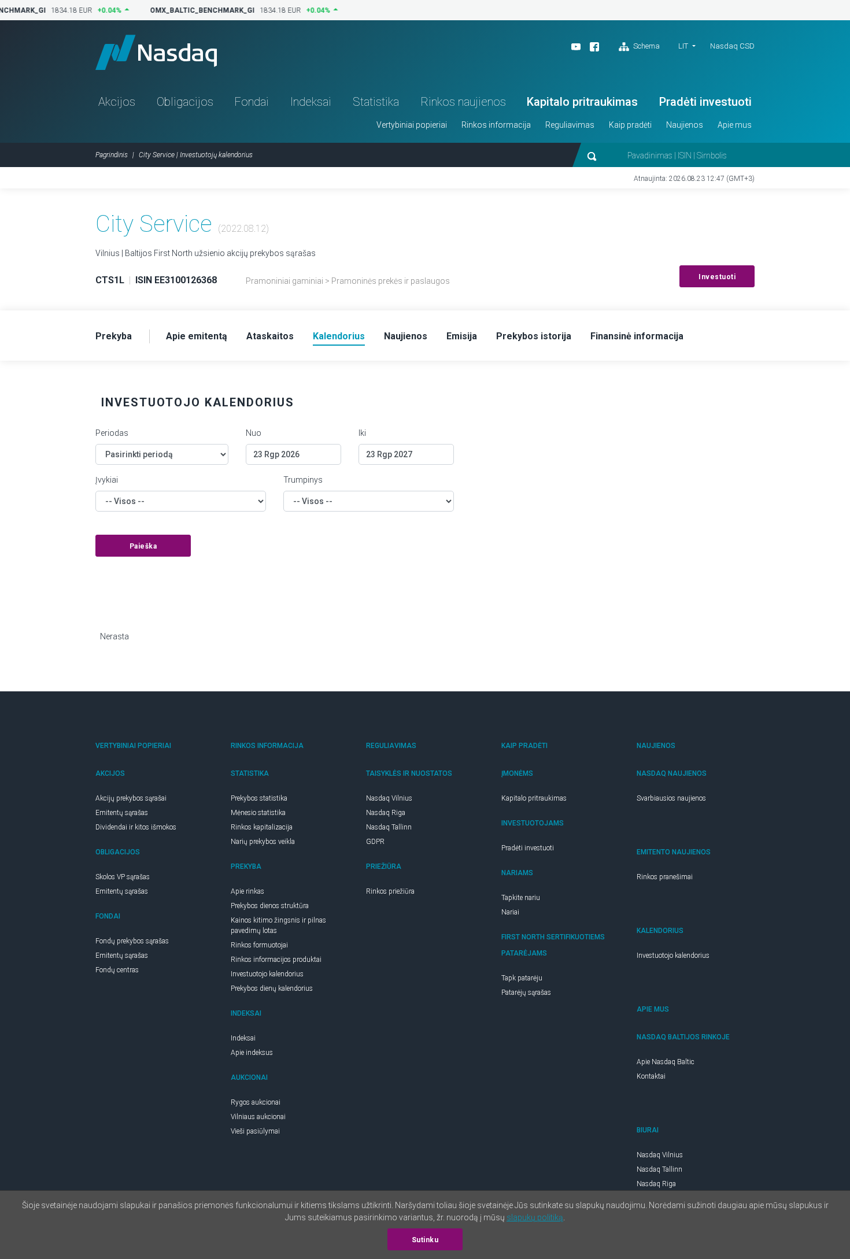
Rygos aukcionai (255, 1102)
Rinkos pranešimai (665, 877)
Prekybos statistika (259, 798)
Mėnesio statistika (258, 813)
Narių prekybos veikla (263, 842)
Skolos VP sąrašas (122, 877)
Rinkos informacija (496, 124)
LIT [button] (683, 46)
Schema (645, 46)
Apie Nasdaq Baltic (665, 1062)
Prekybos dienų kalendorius (272, 988)
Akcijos (116, 102)
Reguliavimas (569, 124)
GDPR (375, 842)
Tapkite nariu (520, 898)
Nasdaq (156, 52)
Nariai (510, 912)
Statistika (376, 102)
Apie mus (735, 124)
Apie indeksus (252, 1053)
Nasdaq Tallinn (389, 827)
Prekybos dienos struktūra (270, 906)
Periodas (111, 433)
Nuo (253, 433)
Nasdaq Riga (385, 813)
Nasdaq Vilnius (389, 798)
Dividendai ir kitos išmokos (135, 827)
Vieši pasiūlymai (255, 1131)
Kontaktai (651, 1076)
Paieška (143, 546)
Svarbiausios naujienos (671, 798)
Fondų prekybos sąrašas (132, 941)
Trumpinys (303, 479)
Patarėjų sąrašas (526, 992)
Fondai (251, 102)
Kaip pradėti (630, 124)
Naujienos (684, 124)
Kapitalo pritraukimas (582, 102)
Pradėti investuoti (705, 102)
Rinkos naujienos (463, 102)
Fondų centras (117, 970)
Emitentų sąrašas (121, 813)
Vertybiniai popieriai (411, 124)
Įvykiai (106, 479)
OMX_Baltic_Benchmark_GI (197, 10)
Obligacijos (185, 102)
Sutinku (425, 1240)
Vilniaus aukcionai (258, 1117)
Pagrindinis (111, 155)
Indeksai (310, 102)
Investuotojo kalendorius (267, 974)
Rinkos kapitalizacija (262, 827)
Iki (362, 433)
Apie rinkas (247, 891)
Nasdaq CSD (732, 46)
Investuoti (717, 277)
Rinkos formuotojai (259, 945)
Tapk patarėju (521, 978)
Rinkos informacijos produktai (276, 960)
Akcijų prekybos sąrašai (131, 798)
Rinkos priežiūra (390, 891)
